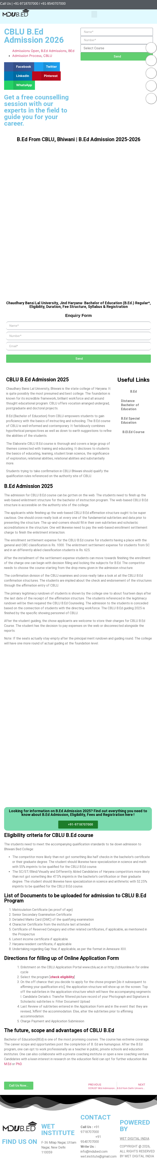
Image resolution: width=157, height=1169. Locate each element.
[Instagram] (151, 73)
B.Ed (133, 391)
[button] (94, 14)
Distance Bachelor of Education (130, 405)
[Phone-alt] (151, 98)
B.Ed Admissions (53, 51)
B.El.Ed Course (133, 432)
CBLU (47, 56)
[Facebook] (151, 48)
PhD (19, 1064)
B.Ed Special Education (130, 421)
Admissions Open (25, 51)
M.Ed (7, 1064)
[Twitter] (151, 60)
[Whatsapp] (151, 86)
